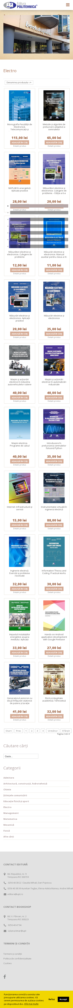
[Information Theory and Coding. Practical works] (54, 551)
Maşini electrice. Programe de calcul (20, 444)
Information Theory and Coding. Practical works (54, 572)
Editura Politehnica (20, 5)
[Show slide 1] (39, 206)
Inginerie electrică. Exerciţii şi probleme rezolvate (19, 573)
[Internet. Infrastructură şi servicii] (19, 487)
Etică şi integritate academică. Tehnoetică (54, 699)
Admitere (8, 777)
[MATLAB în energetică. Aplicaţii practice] (19, 168)
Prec (18, 730)
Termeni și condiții (12, 953)
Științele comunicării (15, 795)
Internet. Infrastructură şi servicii (19, 508)
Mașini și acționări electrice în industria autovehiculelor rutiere (19, 382)
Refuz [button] (52, 999)
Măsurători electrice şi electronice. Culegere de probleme (19, 254)
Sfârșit (66, 730)
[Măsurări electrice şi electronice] (54, 296)
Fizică (6, 830)
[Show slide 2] (39, 212)
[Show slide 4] (39, 226)
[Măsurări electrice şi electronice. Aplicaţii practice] (19, 296)
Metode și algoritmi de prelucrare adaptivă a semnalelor (54, 127)
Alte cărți (8, 836)
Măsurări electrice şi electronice (54, 317)
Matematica (10, 818)
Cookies (7, 963)
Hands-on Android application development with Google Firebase (54, 637)
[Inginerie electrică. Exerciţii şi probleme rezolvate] (19, 551)
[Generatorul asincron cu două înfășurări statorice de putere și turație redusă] (19, 678)
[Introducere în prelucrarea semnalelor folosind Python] (54, 423)
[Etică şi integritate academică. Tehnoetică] (54, 678)
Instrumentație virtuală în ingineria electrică (54, 508)
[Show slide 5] (39, 233)
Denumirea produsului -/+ (19, 82)
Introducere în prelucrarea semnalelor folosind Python (54, 446)
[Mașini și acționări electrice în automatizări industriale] (54, 360)
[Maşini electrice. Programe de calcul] (19, 423)
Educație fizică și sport (16, 801)
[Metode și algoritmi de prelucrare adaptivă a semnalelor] (54, 105)
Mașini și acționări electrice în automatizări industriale (54, 382)
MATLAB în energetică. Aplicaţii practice (19, 189)
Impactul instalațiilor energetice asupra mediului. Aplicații (19, 637)
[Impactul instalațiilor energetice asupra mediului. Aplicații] (19, 615)
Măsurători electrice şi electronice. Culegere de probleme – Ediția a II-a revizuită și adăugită (54, 192)
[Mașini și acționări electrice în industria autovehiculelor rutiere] (19, 360)
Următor (53, 730)
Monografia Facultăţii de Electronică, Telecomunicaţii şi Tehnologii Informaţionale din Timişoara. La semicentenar (19, 130)
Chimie (7, 789)
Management (11, 813)
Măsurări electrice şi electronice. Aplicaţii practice (20, 318)
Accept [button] (63, 999)
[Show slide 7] (39, 246)
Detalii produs (19, 146)
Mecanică (8, 824)
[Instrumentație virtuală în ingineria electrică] (54, 487)
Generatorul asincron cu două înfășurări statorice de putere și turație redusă (19, 702)
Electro (7, 807)
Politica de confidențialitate (17, 958)
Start (9, 730)
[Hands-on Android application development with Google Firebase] (54, 615)
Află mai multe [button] (31, 1003)
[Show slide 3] (39, 219)
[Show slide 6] (39, 239)
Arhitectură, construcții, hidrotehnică (25, 783)
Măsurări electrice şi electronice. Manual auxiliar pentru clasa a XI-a (54, 255)
